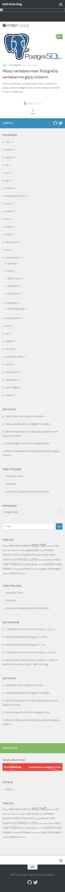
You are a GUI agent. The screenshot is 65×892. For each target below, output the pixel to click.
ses (27, 564)
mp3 (13, 559)
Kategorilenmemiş (15, 195)
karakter (49, 550)
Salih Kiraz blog (12, 4)
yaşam (9, 395)
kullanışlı (37, 555)
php (8, 249)
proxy (8, 325)
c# (7, 165)
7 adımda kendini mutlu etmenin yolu (25, 629)
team (36, 564)
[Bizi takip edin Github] (55, 123)
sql (7, 333)
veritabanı (15, 65)
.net (4, 65)
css (7, 172)
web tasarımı (12, 372)
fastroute (6, 550)
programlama (13, 257)
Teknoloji (10, 348)
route (22, 564)
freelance (23, 550)
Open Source (12, 242)
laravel (9, 211)
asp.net (9, 157)
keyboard (28, 554)
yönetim (5, 574)
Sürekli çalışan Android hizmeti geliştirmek (28, 443)
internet (10, 188)
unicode (16, 569)
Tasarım (10, 341)
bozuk (53, 546)
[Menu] (61, 4)
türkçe (49, 564)
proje (40, 560)
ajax (6, 546)
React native (14, 278)
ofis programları (16, 308)
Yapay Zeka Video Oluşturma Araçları (25, 416)
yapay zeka (11, 379)
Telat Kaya (11, 483)
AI (3, 545)
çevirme (22, 574)
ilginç (8, 180)
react (10, 270)
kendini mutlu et (12, 554)
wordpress (13, 293)
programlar (11, 302)
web (33, 569)
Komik (9, 203)
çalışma (13, 573)
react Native (11, 564)
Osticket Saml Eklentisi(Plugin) (21, 636)
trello (42, 564)
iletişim (9, 789)
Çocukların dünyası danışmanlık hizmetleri (27, 491)
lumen (9, 226)
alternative (15, 545)
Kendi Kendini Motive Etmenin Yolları (25, 660)
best (48, 546)
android (9, 149)
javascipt (12, 263)
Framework (14, 550)
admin (44, 636)
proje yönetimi (13, 318)
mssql (9, 234)
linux (8, 219)
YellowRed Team (14, 476)
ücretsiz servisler (14, 356)
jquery (41, 550)
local (52, 554)
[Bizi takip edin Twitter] (60, 123)
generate (33, 550)
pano (29, 560)
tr (39, 564)
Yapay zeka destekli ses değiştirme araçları (28, 423)
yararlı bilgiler (12, 387)
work (38, 569)
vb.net (9, 364)
